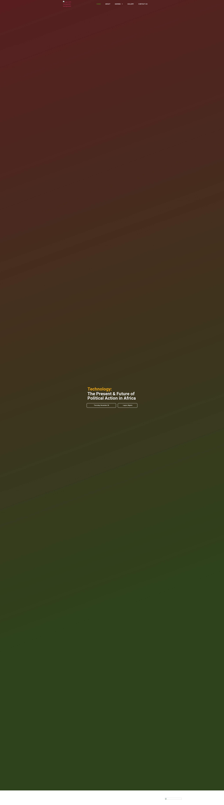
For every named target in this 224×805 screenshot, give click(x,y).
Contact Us (142, 4)
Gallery (130, 4)
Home (99, 4)
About (107, 4)
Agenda (118, 4)
